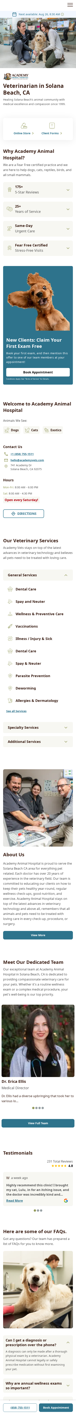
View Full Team (38, 1123)
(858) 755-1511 (20, 1407)
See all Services (16, 711)
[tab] (33, 1108)
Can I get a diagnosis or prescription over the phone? (31, 1342)
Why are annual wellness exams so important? (34, 1385)
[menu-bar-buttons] (70, 5)
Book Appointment (56, 1407)
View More (38, 935)
